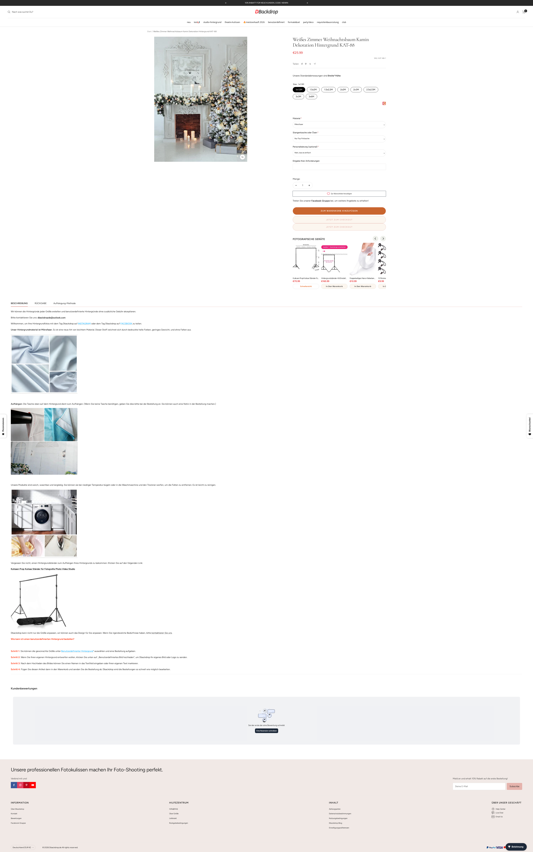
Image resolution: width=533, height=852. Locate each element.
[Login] (517, 12)
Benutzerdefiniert (276, 22)
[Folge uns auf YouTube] (33, 785)
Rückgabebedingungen (178, 823)
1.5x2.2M (328, 89)
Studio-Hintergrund (212, 22)
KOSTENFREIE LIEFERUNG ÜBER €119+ (266, 3)
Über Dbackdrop (17, 809)
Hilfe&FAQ (173, 809)
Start (149, 31)
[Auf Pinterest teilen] (305, 64)
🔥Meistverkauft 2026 (254, 22)
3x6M (311, 96)
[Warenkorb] (523, 12)
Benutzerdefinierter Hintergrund (77, 651)
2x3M (356, 89)
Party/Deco (308, 22)
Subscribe (514, 786)
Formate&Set (294, 22)
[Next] (383, 238)
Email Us (499, 817)
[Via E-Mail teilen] (315, 64)
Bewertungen (16, 818)
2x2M (343, 89)
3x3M (298, 96)
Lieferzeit (173, 818)
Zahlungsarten (334, 809)
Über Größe (173, 814)
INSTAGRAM (84, 323)
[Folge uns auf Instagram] (20, 785)
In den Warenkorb (334, 286)
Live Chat (499, 813)
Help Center (500, 809)
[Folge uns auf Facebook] (14, 785)
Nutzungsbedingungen (338, 818)
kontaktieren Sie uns (161, 633)
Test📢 (197, 22)
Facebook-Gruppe (18, 823)
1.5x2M (313, 89)
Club (344, 22)
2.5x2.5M (370, 89)
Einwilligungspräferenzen (339, 828)
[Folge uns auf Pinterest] (26, 785)
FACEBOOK (126, 323)
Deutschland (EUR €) (22, 847)
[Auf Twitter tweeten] (310, 64)
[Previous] (375, 238)
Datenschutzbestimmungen (340, 814)
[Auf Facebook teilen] (302, 64)
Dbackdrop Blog (335, 823)
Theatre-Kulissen (232, 22)
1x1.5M (299, 89)
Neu (189, 22)
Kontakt (14, 814)
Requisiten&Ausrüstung (328, 22)
